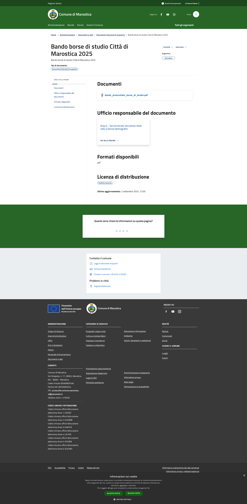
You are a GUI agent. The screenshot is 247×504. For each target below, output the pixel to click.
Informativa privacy (132, 377)
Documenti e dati (85, 34)
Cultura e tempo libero (95, 335)
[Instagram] (173, 14)
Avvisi (164, 340)
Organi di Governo (56, 331)
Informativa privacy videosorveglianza (182, 471)
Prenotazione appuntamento (98, 368)
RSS (49, 467)
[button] (123, 499)
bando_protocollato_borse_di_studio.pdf (126, 95)
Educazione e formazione (135, 331)
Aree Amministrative (57, 335)
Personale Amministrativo (59, 354)
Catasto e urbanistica (95, 345)
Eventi (165, 357)
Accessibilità (60, 467)
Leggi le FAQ (91, 377)
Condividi (166, 47)
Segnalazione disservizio (96, 373)
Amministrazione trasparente (137, 372)
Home (53, 34)
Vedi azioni (180, 47)
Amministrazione (67, 34)
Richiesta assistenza (95, 382)
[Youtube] (166, 14)
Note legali (128, 382)
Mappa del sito (93, 467)
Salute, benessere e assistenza (137, 340)
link (148, 488)
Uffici (50, 340)
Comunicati (167, 335)
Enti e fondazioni (55, 345)
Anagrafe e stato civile (95, 331)
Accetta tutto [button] (113, 493)
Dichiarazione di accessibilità (136, 386)
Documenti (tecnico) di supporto (110, 34)
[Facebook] (160, 14)
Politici (51, 349)
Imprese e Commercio (95, 340)
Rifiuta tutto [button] (134, 493)
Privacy (71, 467)
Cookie (81, 467)
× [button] (244, 475)
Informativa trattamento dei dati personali (180, 467)
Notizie (165, 331)
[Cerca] (196, 14)
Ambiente (128, 335)
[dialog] (123, 488)
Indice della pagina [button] (61, 79)
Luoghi (165, 353)
